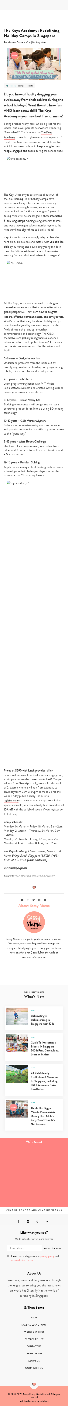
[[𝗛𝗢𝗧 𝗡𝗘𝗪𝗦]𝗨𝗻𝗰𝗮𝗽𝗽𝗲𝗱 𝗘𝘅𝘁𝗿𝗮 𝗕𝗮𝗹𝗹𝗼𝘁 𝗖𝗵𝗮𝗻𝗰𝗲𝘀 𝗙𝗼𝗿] (17, 1156)
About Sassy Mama (34, 906)
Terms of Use (34, 1353)
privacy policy (47, 1256)
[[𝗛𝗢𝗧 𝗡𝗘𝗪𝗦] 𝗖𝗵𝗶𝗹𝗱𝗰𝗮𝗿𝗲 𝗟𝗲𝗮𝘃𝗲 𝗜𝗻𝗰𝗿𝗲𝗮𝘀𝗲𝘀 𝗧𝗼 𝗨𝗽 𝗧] (51, 1176)
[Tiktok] (37, 1221)
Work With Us (34, 1368)
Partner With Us (34, 1332)
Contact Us (34, 1346)
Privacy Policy (34, 1339)
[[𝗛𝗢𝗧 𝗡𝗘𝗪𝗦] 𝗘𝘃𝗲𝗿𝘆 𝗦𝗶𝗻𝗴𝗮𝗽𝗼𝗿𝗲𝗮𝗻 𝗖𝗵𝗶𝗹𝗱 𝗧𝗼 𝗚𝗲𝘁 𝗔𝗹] (17, 1176)
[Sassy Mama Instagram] (28, 1221)
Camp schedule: (13, 822)
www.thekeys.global (15, 868)
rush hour (44, 1401)
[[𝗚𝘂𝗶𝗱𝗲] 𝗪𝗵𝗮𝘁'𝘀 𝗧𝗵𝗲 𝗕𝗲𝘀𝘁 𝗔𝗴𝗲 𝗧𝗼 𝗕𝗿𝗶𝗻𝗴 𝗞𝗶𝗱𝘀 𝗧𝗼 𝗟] (17, 1195)
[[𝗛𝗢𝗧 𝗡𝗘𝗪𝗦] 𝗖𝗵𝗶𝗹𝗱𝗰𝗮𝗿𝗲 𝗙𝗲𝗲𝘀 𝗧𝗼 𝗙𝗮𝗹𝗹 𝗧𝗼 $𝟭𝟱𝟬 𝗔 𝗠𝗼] (51, 1156)
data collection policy (22, 1260)
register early (11, 800)
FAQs (34, 1317)
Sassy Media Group (34, 1325)
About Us (34, 1360)
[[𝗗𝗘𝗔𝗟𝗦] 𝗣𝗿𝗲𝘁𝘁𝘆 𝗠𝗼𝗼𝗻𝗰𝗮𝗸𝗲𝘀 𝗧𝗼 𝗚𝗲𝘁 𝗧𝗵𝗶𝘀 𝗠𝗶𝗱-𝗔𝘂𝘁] (51, 1195)
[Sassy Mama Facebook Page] (18, 1221)
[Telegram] (47, 1221)
